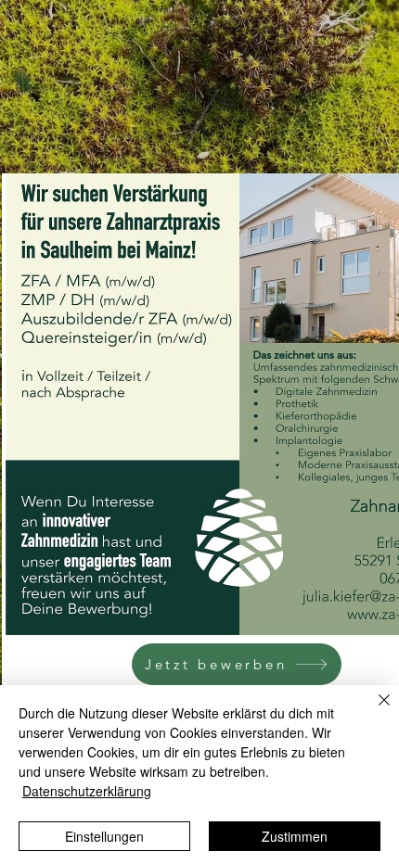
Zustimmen (295, 836)
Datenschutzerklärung (86, 790)
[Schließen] (373, 711)
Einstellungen (104, 836)
